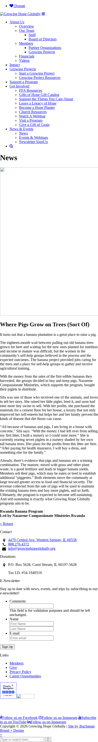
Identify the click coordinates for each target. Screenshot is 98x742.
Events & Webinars (33, 137)
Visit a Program (30, 120)
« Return (6, 524)
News (23, 133)
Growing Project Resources (39, 78)
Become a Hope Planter (37, 108)
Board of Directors (43, 39)
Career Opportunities (25, 676)
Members (26, 43)
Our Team (26, 31)
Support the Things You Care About (46, 99)
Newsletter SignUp (33, 142)
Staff (32, 35)
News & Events (21, 129)
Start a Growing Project (36, 73)
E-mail (15, 633)
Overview (26, 26)
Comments (18, 601)
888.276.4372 (18, 544)
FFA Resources (30, 90)
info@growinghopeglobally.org (31, 548)
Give (13, 667)
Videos (24, 60)
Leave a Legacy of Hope (37, 103)
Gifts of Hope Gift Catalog (39, 95)
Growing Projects (42, 52)
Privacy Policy (20, 672)
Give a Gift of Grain (34, 125)
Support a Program (24, 82)
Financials (26, 56)
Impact (15, 65)
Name (14, 619)
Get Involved (19, 86)
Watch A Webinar (32, 116)
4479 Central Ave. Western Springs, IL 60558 (42, 540)
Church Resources (33, 112)
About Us (17, 22)
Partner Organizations (45, 48)
